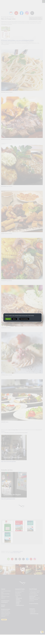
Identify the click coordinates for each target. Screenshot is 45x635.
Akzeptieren (8, 318)
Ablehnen (14, 318)
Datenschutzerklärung (24, 318)
